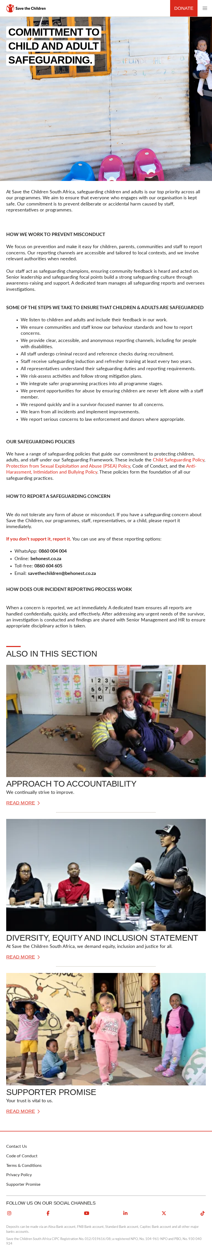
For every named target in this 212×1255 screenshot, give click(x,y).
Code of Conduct (21, 1156)
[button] (205, 8)
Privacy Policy (19, 1175)
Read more (20, 802)
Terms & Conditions (24, 1165)
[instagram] (9, 1213)
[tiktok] (203, 1213)
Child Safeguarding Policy (178, 460)
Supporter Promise (23, 1184)
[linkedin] (125, 1213)
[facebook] (48, 1213)
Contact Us (16, 1146)
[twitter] (164, 1213)
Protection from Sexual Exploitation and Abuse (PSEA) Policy (68, 466)
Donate (183, 8)
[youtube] (87, 1213)
